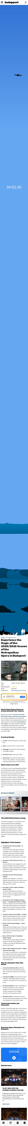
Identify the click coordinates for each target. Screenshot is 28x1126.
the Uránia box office (6, 1010)
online (16, 1010)
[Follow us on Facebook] (14, 1058)
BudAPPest (11, 2)
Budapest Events (12, 637)
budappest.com (4, 637)
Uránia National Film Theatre (18, 690)
